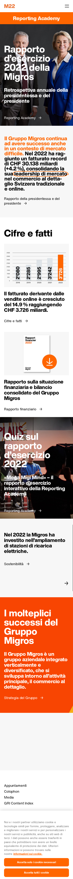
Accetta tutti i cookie (36, 873)
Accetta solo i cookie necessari (36, 862)
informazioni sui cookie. (27, 854)
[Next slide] (66, 583)
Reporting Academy (36, 18)
